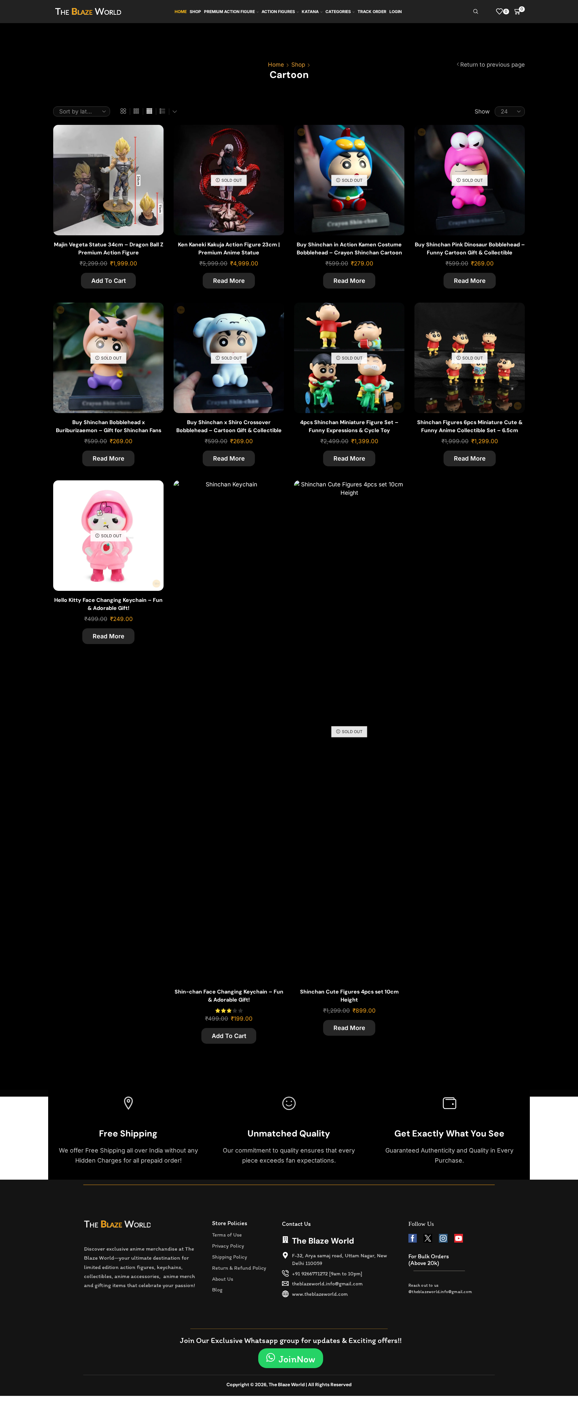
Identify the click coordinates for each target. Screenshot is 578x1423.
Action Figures (278, 11)
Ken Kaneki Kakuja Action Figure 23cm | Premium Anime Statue (229, 248)
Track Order (372, 11)
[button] (290, 1358)
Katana (310, 11)
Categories (338, 11)
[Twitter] (427, 1238)
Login (395, 11)
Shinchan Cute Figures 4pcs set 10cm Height (349, 995)
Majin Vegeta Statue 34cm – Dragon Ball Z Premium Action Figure (108, 248)
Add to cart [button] (151, 157)
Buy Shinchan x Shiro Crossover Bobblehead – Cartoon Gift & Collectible (229, 426)
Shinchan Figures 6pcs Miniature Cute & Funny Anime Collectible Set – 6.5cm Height (469, 430)
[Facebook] (412, 1238)
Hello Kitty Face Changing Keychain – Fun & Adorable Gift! (108, 604)
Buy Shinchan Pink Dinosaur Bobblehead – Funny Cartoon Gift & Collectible (470, 248)
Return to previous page (492, 64)
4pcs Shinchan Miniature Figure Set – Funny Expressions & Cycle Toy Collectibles (349, 430)
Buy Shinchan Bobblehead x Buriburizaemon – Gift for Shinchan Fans (108, 426)
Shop (195, 11)
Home (181, 11)
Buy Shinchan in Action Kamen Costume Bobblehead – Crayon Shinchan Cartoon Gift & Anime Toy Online (349, 252)
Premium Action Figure (229, 11)
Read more (229, 280)
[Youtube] (458, 1238)
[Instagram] (443, 1238)
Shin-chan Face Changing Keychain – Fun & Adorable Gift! (229, 995)
